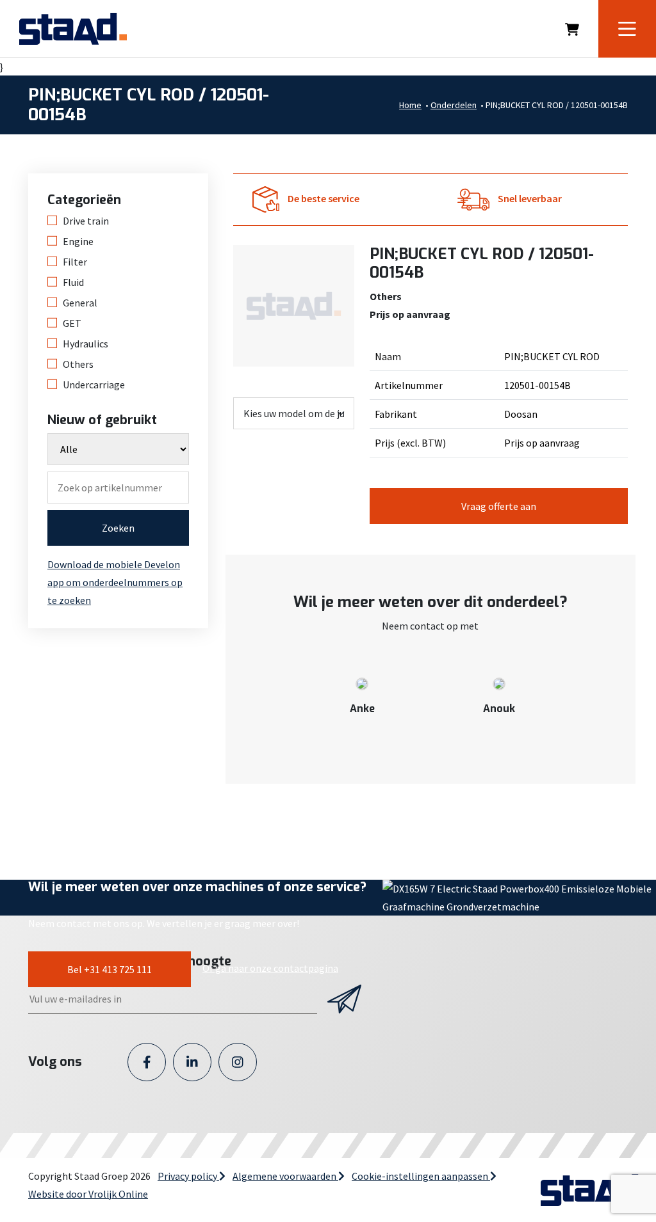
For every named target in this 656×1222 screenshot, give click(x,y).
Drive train (86, 220)
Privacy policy (188, 1176)
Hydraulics (85, 343)
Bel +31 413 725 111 (109, 969)
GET (72, 323)
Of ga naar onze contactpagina (270, 968)
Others (78, 364)
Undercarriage (94, 384)
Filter (75, 261)
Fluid (73, 282)
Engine (78, 241)
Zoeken (118, 527)
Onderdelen (453, 105)
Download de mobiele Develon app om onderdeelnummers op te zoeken (115, 582)
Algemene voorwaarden (285, 1176)
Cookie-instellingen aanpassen (421, 1176)
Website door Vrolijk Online (88, 1193)
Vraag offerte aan (498, 506)
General (80, 302)
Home (410, 105)
